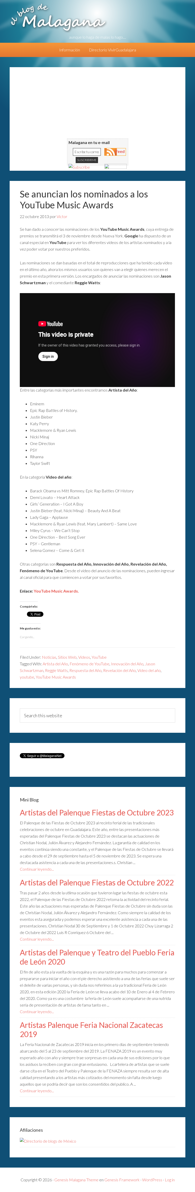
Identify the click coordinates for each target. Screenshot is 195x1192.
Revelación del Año (119, 670)
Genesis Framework (122, 1179)
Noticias (49, 657)
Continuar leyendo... (37, 869)
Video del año (149, 670)
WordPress (152, 1179)
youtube (27, 676)
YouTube (99, 657)
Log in (170, 1179)
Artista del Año (55, 663)
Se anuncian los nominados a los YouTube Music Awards (84, 199)
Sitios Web (67, 657)
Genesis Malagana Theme (76, 1179)
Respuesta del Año (85, 670)
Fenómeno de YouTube (89, 663)
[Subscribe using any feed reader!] (79, 167)
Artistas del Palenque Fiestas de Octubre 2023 (97, 812)
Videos (84, 657)
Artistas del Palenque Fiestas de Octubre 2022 (97, 882)
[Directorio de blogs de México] (48, 1141)
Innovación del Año (127, 663)
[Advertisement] (97, 102)
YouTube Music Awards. (56, 590)
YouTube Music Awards (56, 676)
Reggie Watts (56, 670)
